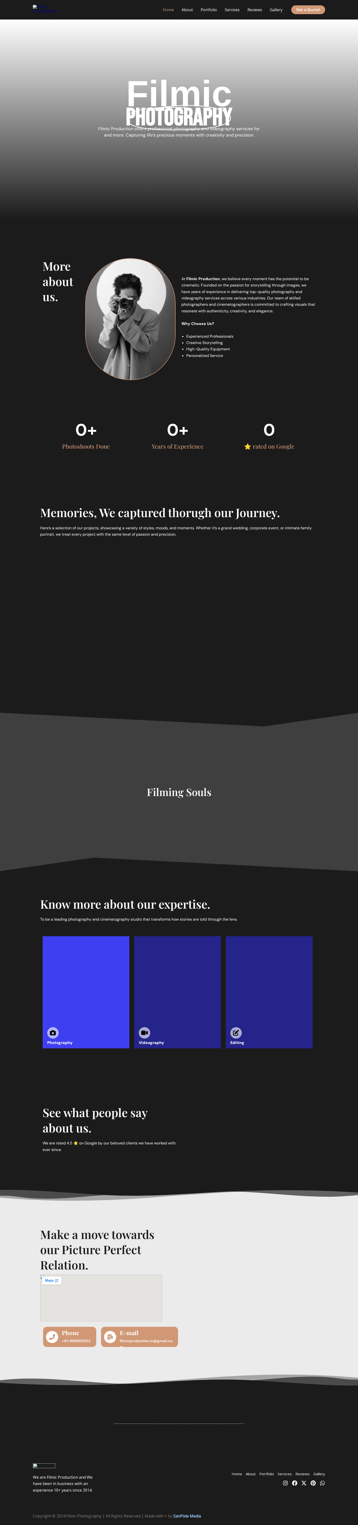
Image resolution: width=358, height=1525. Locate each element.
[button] (308, 9)
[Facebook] (294, 1483)
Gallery (276, 9)
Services (232, 9)
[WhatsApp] (322, 1483)
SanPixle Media (187, 1516)
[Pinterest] (313, 1483)
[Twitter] (304, 1483)
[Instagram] (285, 1483)
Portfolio (209, 9)
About (187, 9)
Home (168, 9)
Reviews (254, 9)
